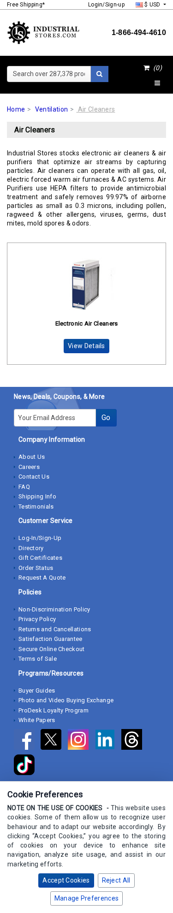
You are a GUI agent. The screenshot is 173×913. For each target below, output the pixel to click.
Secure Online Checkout (51, 649)
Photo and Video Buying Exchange (65, 700)
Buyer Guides (36, 690)
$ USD (152, 4)
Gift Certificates (40, 557)
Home (16, 109)
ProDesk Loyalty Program (53, 710)
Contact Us (33, 476)
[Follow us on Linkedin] (108, 741)
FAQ (24, 486)
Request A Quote (42, 577)
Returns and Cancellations (54, 629)
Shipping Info (37, 496)
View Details (86, 346)
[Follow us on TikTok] (26, 766)
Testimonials (36, 506)
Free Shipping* (26, 4)
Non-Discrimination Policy (54, 609)
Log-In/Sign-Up (39, 537)
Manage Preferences (86, 898)
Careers (29, 466)
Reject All (116, 880)
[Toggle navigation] (157, 83)
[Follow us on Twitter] (54, 741)
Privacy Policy (37, 619)
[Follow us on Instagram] (81, 741)
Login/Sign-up (106, 4)
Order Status (36, 567)
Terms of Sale (37, 658)
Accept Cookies (65, 880)
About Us (31, 456)
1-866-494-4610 (139, 32)
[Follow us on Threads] (134, 741)
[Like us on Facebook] (27, 741)
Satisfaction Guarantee (50, 638)
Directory (31, 548)
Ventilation (51, 109)
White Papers (36, 720)
